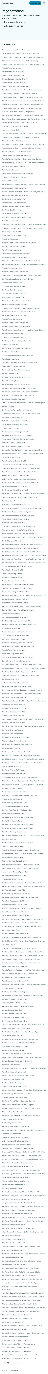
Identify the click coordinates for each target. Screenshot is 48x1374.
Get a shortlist (35, 3)
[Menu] (44, 3)
